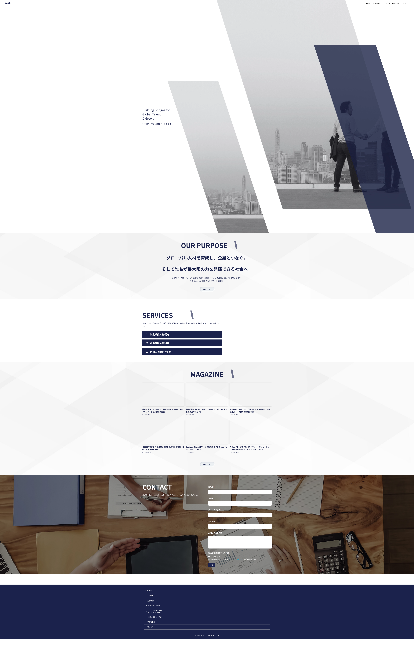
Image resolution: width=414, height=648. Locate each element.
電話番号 (212, 521)
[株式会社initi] (8, 3)
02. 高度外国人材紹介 (157, 343)
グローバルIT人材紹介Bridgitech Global (155, 611)
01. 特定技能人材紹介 (157, 334)
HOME (149, 590)
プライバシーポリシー (236, 559)
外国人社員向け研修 (155, 617)
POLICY (150, 627)
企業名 (211, 498)
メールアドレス (215, 510)
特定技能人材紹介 (154, 605)
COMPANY (150, 595)
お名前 (211, 487)
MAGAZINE (151, 622)
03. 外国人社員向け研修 (159, 351)
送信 (212, 565)
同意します (216, 557)
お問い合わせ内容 (215, 533)
